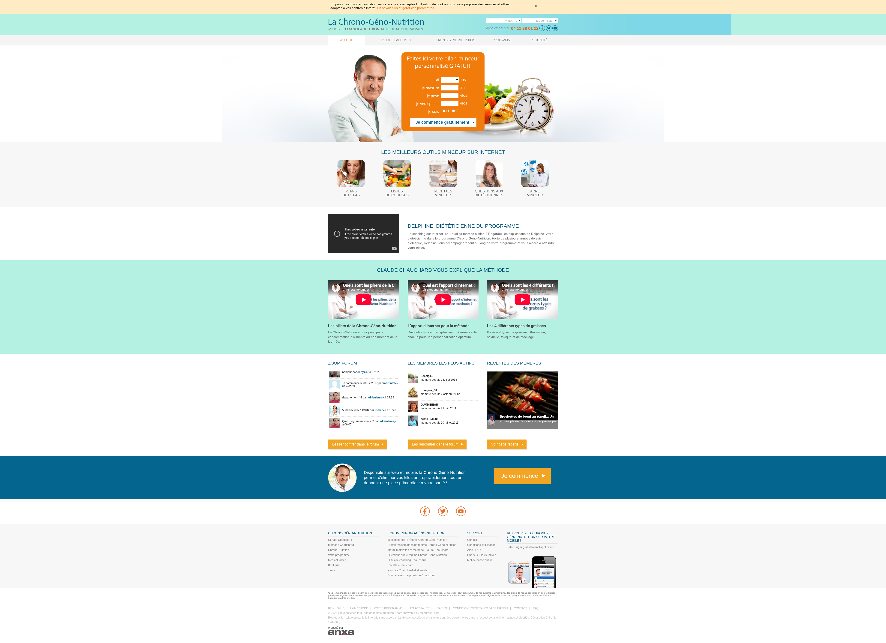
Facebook (425, 511)
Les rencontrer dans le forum (355, 444)
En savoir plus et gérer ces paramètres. (406, 8)
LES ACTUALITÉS (420, 608)
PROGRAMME (502, 40)
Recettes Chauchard (400, 565)
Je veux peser (427, 103)
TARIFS (442, 608)
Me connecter (545, 20)
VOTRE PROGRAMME (388, 608)
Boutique (333, 565)
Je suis (433, 111)
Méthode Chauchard (341, 545)
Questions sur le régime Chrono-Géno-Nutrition (417, 555)
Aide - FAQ (474, 550)
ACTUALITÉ (539, 40)
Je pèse (433, 95)
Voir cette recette (504, 444)
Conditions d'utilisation (481, 545)
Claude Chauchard (340, 539)
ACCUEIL (346, 40)
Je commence (519, 475)
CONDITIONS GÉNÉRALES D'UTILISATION (480, 608)
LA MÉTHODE (359, 608)
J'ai (436, 79)
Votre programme (339, 555)
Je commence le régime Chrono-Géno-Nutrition (417, 539)
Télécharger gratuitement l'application (530, 547)
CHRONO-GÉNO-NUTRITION (454, 40)
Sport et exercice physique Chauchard (412, 575)
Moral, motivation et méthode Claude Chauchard (418, 550)
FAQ (535, 608)
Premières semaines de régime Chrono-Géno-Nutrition (422, 545)
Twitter (443, 511)
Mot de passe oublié (480, 560)
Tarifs (331, 570)
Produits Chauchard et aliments (407, 570)
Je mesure (430, 87)
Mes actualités (337, 560)
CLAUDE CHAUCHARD (395, 40)
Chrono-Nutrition (338, 550)
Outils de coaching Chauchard (407, 560)
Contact (472, 539)
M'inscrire (511, 20)
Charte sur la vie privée (481, 555)
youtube (461, 511)
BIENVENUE (336, 608)
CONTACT (520, 608)
